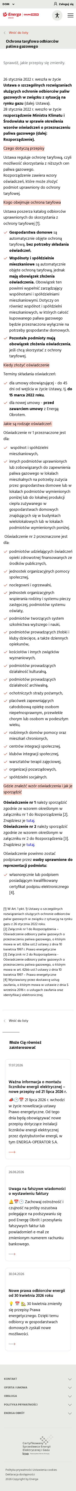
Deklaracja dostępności (20, 1474)
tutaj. (30, 821)
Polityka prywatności (18, 1470)
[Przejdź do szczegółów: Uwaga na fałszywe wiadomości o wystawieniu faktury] (38, 1213)
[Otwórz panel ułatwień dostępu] (57, 15)
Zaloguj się (66, 4)
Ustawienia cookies (45, 1470)
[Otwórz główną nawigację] (70, 15)
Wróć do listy (18, 33)
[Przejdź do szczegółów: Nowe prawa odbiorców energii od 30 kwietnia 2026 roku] (38, 1309)
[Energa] (21, 15)
